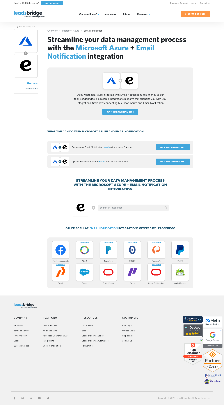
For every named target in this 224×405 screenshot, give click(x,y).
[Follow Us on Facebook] (14, 398)
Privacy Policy (20, 335)
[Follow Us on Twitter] (48, 398)
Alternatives (31, 88)
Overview (32, 83)
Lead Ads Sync (50, 325)
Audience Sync (50, 330)
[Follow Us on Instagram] (22, 398)
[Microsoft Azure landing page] (26, 41)
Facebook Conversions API (55, 335)
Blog (84, 330)
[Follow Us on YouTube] (39, 398)
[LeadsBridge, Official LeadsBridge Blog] (29, 14)
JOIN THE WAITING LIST (120, 111)
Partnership (87, 345)
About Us (18, 325)
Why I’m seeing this (26, 27)
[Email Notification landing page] (26, 66)
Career (17, 340)
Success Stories (21, 345)
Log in (193, 3)
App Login (127, 325)
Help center (127, 335)
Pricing (126, 14)
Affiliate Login (128, 330)
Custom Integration (52, 345)
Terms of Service (22, 330)
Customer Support (179, 3)
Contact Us (204, 3)
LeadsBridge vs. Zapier (92, 335)
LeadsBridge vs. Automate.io (95, 340)
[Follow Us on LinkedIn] (31, 398)
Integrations (110, 14)
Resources (142, 14)
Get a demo (87, 325)
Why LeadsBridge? (88, 14)
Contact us (127, 340)
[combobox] (133, 208)
